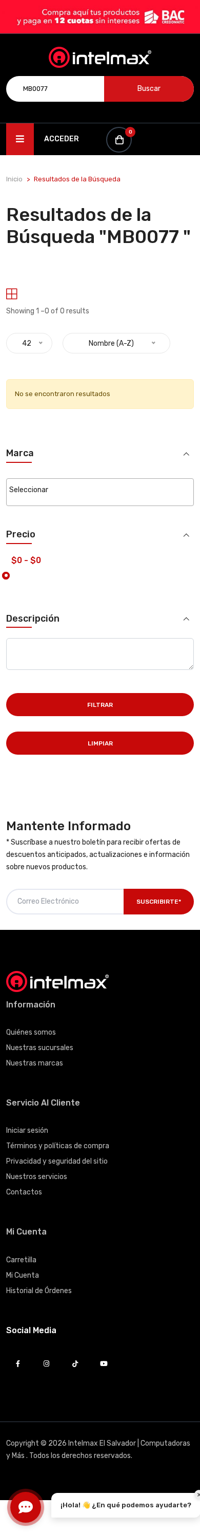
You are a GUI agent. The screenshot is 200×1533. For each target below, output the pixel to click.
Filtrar (100, 704)
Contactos (24, 1192)
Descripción (32, 618)
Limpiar (100, 743)
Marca (20, 453)
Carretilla (21, 1260)
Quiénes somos (31, 1032)
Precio (20, 534)
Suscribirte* (158, 901)
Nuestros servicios (36, 1176)
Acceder (61, 139)
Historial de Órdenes (39, 1290)
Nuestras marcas (34, 1063)
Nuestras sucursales (39, 1047)
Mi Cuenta (22, 1275)
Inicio (14, 179)
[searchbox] (100, 490)
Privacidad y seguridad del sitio (57, 1161)
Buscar (149, 88)
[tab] (11, 294)
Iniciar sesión (27, 1130)
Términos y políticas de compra (57, 1146)
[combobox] (100, 492)
